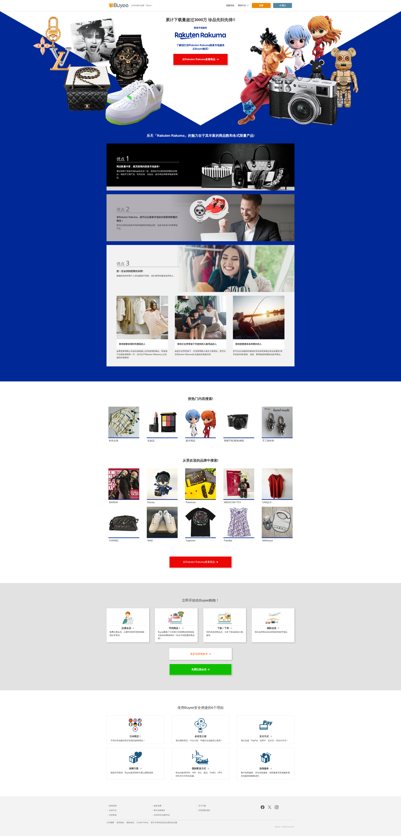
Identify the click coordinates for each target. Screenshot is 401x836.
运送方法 (113, 810)
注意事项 (113, 815)
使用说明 (113, 806)
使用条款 (120, 823)
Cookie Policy (142, 823)
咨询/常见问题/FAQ (161, 815)
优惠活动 (230, 5)
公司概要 (110, 823)
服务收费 (157, 806)
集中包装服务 (159, 810)
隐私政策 (130, 823)
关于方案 (202, 806)
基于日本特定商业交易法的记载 (164, 823)
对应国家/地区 (204, 810)
